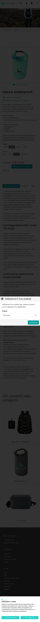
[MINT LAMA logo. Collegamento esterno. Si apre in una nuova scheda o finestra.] (4, 599)
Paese (4, 311)
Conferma (33, 323)
